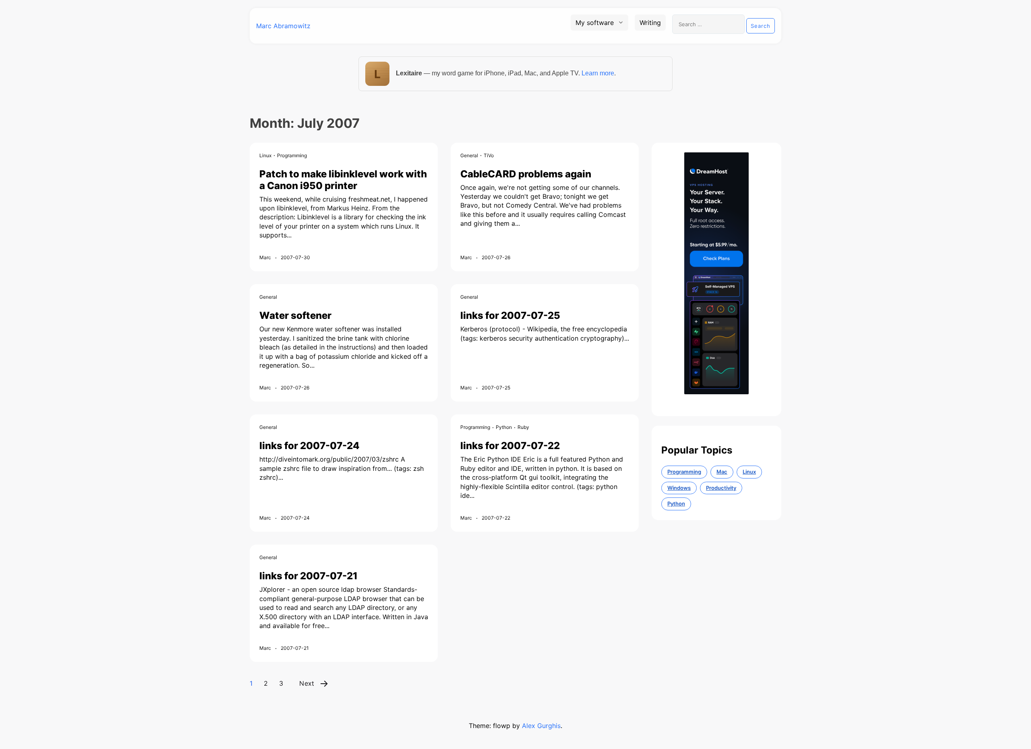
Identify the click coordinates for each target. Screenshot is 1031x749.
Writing (650, 23)
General (469, 155)
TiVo (489, 155)
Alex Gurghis (541, 726)
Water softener (295, 315)
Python (504, 427)
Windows (679, 488)
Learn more (598, 73)
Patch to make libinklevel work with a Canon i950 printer (343, 179)
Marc (265, 257)
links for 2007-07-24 (309, 445)
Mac (721, 471)
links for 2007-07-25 (510, 315)
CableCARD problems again (525, 174)
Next (306, 683)
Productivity (721, 488)
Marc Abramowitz (283, 26)
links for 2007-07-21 (308, 576)
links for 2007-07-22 (510, 445)
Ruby (523, 427)
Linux (265, 155)
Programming (292, 155)
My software (595, 23)
